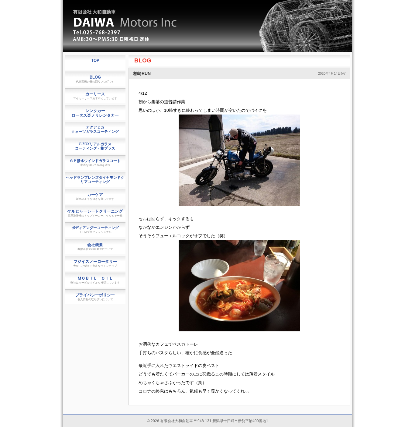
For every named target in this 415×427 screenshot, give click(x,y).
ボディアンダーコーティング (95, 230)
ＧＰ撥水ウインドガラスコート (95, 163)
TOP (95, 60)
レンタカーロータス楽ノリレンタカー (95, 113)
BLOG (142, 60)
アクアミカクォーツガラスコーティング (95, 129)
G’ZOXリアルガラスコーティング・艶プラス (95, 146)
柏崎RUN (142, 73)
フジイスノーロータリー (95, 263)
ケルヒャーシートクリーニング (95, 213)
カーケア (95, 196)
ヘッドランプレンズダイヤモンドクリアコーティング (95, 179)
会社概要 (95, 246)
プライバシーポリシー (95, 297)
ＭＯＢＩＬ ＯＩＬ (95, 280)
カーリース (95, 96)
